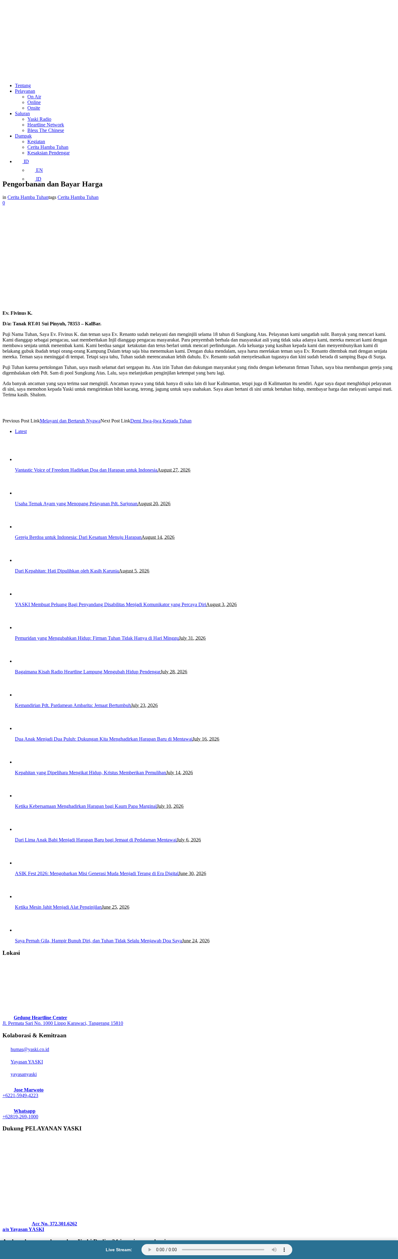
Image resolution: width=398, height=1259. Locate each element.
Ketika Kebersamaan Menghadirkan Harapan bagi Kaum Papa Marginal (86, 806)
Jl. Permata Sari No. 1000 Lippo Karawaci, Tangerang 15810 (62, 1023)
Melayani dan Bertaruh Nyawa (70, 420)
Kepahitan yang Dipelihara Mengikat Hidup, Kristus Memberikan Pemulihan (90, 772)
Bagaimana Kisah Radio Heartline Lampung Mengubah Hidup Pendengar (87, 671)
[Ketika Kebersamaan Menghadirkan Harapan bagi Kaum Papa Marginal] (26, 795)
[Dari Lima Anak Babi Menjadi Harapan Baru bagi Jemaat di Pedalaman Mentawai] (26, 829)
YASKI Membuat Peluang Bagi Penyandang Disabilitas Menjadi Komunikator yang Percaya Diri (110, 604)
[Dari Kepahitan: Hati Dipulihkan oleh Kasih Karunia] (26, 560)
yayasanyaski (24, 1074)
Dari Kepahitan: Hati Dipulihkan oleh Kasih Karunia (67, 570)
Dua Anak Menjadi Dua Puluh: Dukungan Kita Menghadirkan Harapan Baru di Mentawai (103, 739)
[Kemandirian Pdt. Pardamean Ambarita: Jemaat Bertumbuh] (26, 694)
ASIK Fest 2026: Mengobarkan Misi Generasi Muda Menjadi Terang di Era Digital (96, 873)
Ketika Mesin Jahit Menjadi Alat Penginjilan (58, 907)
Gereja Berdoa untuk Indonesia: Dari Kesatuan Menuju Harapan (78, 537)
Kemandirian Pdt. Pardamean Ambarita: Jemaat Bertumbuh (73, 705)
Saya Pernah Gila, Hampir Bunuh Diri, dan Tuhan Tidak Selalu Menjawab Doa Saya (98, 940)
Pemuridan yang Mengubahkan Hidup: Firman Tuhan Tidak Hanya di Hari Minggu (97, 638)
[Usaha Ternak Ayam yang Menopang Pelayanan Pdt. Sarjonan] (26, 493)
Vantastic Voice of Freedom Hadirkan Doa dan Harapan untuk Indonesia (86, 470)
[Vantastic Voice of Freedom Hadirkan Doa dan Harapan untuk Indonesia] (26, 459)
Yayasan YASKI (27, 1061)
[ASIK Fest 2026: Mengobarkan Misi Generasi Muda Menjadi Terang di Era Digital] (26, 862)
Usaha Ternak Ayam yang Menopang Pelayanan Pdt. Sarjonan (76, 503)
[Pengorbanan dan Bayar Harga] (92, 302)
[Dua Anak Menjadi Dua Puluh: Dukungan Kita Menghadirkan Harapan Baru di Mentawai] (26, 728)
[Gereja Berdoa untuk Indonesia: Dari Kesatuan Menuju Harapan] (26, 526)
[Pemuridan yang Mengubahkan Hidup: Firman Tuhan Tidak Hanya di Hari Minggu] (26, 627)
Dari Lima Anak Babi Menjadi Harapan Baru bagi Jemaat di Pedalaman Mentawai (96, 839)
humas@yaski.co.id (30, 1049)
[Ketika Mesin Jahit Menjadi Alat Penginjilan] (26, 896)
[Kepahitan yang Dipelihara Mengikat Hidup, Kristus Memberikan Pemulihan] (26, 762)
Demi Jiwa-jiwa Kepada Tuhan (161, 420)
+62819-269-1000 (20, 1116)
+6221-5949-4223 (20, 1095)
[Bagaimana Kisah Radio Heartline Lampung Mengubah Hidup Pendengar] (26, 661)
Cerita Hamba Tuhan (28, 197)
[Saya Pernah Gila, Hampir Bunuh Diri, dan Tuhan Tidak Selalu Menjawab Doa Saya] (26, 930)
